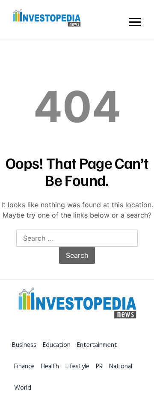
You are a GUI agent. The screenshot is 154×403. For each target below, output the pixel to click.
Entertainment (97, 345)
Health (50, 366)
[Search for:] (77, 238)
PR (99, 366)
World (22, 387)
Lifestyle (77, 366)
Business (24, 345)
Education (57, 345)
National (120, 366)
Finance (24, 366)
